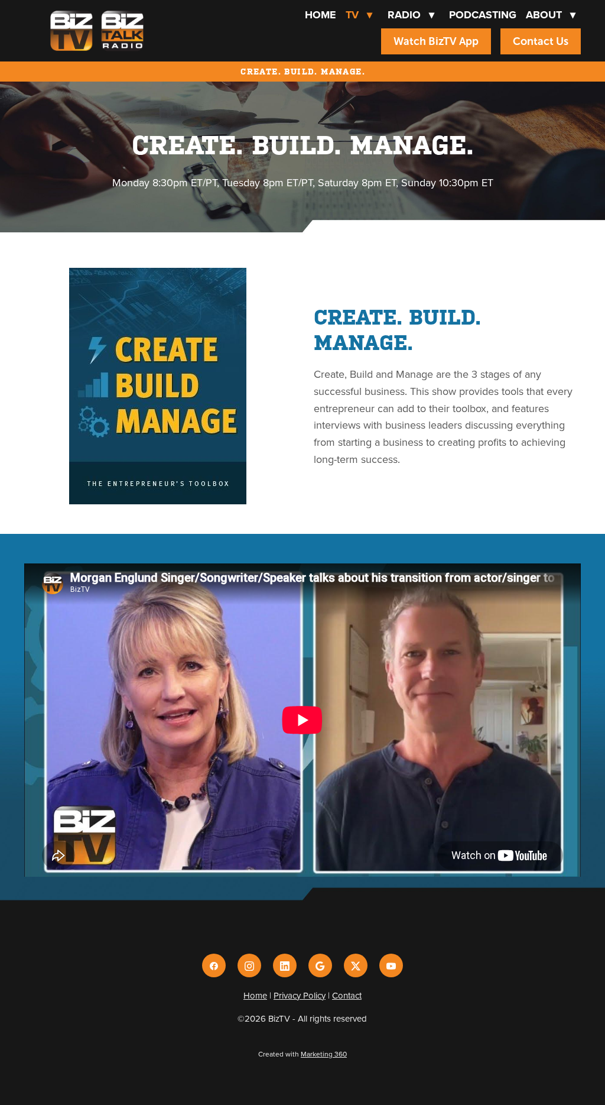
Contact (347, 995)
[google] (320, 965)
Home (320, 14)
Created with (302, 1054)
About (550, 14)
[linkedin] (285, 965)
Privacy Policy (300, 995)
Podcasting (482, 14)
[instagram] (249, 965)
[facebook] (214, 965)
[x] (355, 965)
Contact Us (540, 41)
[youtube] (391, 965)
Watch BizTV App (436, 41)
